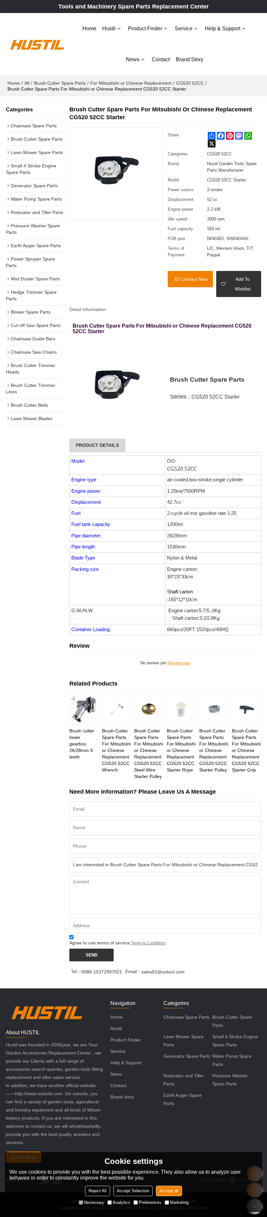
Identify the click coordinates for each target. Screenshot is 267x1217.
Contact (161, 59)
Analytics (121, 1202)
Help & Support (222, 28)
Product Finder (145, 28)
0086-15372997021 (101, 971)
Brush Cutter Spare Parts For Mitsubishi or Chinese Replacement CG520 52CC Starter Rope (181, 750)
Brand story (189, 59)
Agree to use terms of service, (117, 942)
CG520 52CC (190, 83)
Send (91, 955)
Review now (178, 662)
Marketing (179, 1202)
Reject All (97, 1190)
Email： (133, 971)
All (26, 83)
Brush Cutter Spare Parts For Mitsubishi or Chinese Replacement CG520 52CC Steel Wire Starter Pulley (148, 753)
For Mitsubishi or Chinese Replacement (131, 83)
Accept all (169, 1190)
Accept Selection (133, 1190)
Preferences (150, 1202)
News (132, 59)
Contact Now (194, 279)
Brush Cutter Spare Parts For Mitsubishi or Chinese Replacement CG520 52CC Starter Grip (246, 750)
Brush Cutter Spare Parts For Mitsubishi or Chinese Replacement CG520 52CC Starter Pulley (213, 750)
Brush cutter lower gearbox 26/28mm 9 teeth (81, 743)
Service (183, 28)
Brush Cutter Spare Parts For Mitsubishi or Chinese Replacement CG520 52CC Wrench (116, 750)
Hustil (109, 28)
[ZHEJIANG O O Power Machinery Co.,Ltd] (37, 44)
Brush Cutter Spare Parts (60, 83)
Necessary (94, 1202)
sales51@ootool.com (163, 971)
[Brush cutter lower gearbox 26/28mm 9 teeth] (84, 709)
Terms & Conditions (148, 943)
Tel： (76, 971)
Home (89, 28)
